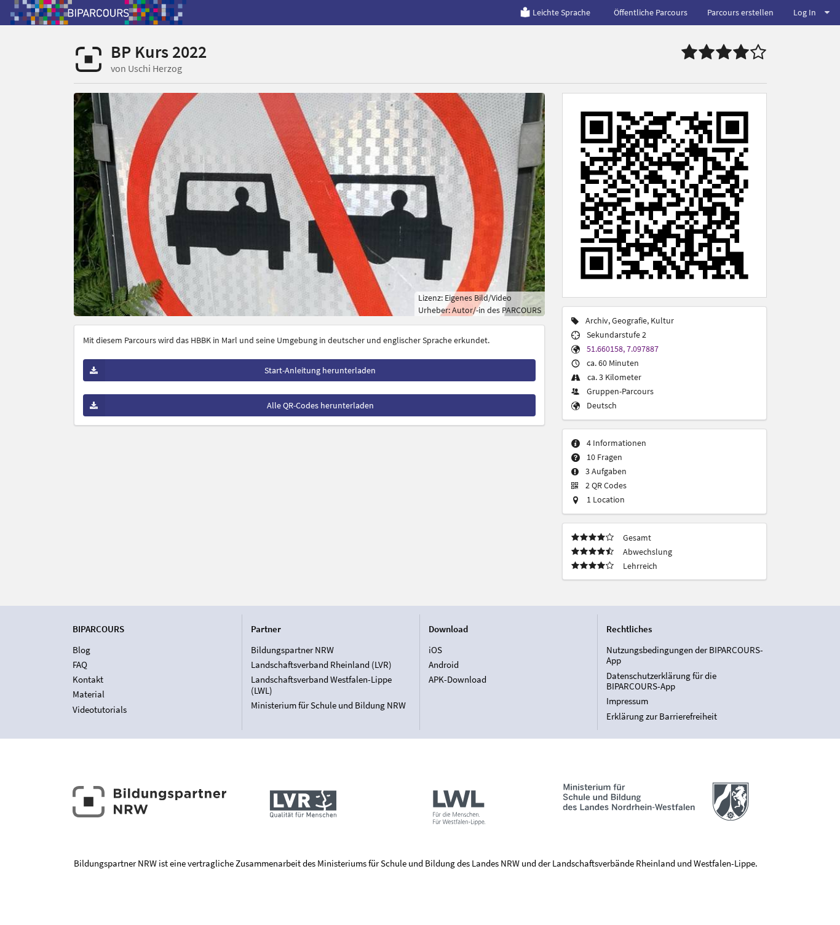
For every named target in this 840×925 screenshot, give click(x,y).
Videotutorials (100, 709)
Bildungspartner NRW (292, 650)
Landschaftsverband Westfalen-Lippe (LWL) (321, 684)
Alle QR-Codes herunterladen (320, 405)
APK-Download (457, 679)
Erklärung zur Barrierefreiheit (661, 715)
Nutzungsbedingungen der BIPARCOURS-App (684, 656)
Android (444, 664)
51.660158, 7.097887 (623, 348)
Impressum (627, 701)
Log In (804, 12)
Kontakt (88, 679)
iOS (435, 650)
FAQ (80, 664)
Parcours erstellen (740, 12)
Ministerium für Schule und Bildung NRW (328, 705)
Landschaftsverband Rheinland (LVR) (321, 664)
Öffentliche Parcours (650, 12)
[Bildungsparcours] (98, 12)
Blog (81, 650)
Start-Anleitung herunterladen (320, 370)
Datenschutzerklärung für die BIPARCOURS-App (661, 681)
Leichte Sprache (561, 12)
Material (89, 694)
